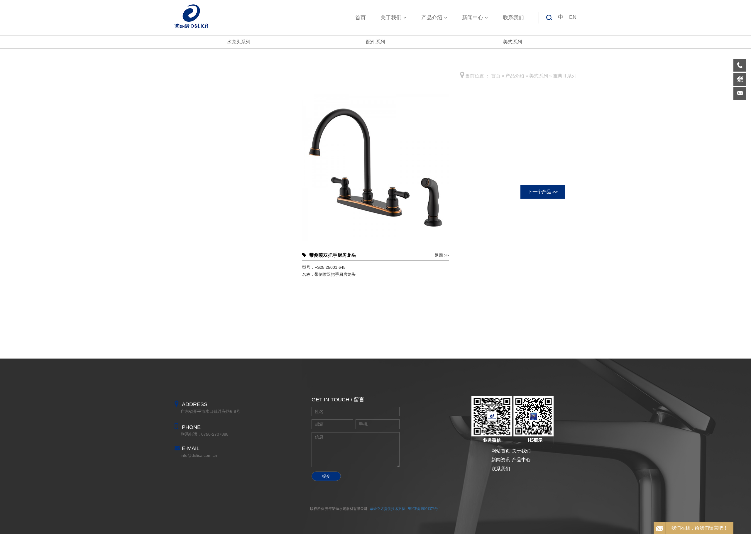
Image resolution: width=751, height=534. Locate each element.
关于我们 (391, 18)
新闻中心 (472, 18)
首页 (360, 18)
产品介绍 (431, 18)
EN (572, 17)
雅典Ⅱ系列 (564, 75)
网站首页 (500, 450)
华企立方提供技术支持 (387, 509)
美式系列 (512, 41)
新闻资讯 (500, 459)
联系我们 (513, 18)
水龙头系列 (238, 41)
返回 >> (442, 255)
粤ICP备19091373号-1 (424, 509)
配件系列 (375, 41)
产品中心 (521, 459)
